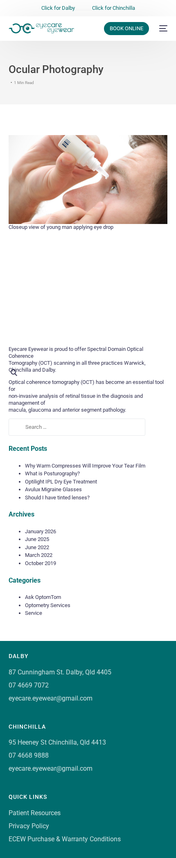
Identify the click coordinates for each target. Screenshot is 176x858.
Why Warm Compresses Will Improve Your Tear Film (85, 466)
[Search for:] (77, 427)
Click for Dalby (58, 8)
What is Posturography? (52, 473)
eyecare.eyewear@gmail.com (51, 698)
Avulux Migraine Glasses (53, 489)
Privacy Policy (29, 826)
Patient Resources (35, 813)
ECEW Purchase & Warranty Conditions (65, 839)
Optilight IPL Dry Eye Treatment (61, 482)
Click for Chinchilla (113, 8)
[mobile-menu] (162, 28)
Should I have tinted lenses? (57, 497)
